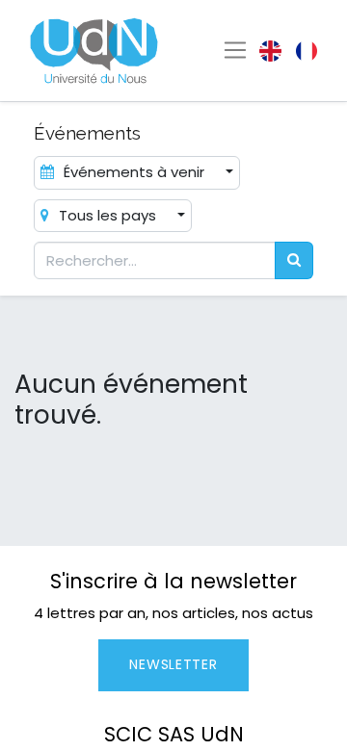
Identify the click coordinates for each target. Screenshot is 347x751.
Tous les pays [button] (107, 215)
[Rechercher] (294, 260)
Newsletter (173, 664)
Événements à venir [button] (134, 172)
